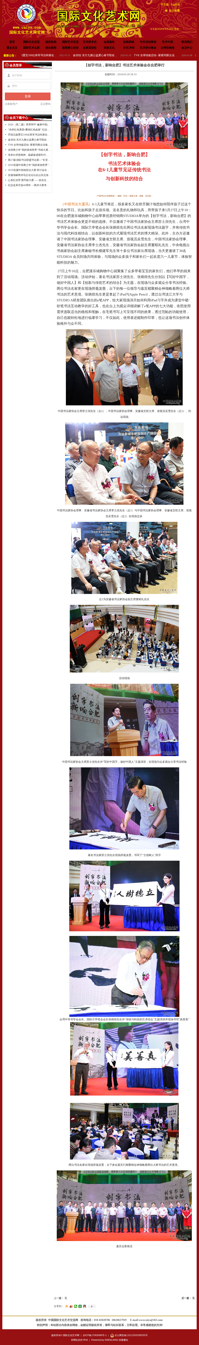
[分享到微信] (75, 1306)
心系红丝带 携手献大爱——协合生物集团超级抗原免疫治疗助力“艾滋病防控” (29, 180)
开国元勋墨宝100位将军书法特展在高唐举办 (29, 134)
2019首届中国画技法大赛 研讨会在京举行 (29, 170)
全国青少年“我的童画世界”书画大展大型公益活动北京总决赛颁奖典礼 (164, 55)
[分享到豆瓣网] (80, 1306)
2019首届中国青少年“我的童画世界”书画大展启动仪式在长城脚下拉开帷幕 (29, 165)
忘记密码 (45, 103)
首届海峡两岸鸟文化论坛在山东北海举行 (29, 175)
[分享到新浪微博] (71, 1306)
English (175, 4)
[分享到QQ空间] (66, 1306)
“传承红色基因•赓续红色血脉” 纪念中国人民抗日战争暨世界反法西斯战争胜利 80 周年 (29, 129)
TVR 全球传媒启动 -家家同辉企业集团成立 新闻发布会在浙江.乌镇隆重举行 (103, 55)
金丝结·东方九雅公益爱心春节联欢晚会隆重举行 (42, 55)
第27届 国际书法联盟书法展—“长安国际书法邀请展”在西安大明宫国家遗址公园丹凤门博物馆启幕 (29, 159)
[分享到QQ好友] (84, 1306)
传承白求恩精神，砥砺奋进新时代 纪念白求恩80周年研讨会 (29, 154)
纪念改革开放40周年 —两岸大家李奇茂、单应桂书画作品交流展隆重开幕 (29, 185)
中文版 (165, 4)
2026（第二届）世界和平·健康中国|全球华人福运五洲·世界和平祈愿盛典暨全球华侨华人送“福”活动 (29, 124)
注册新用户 (11, 103)
